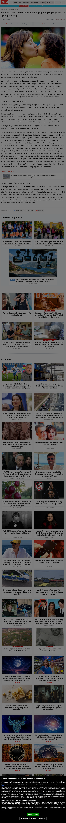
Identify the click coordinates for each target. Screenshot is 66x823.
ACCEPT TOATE (33, 814)
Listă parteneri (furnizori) (7, 810)
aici (42, 793)
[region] (33, 799)
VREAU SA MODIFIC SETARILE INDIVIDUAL (33, 818)
